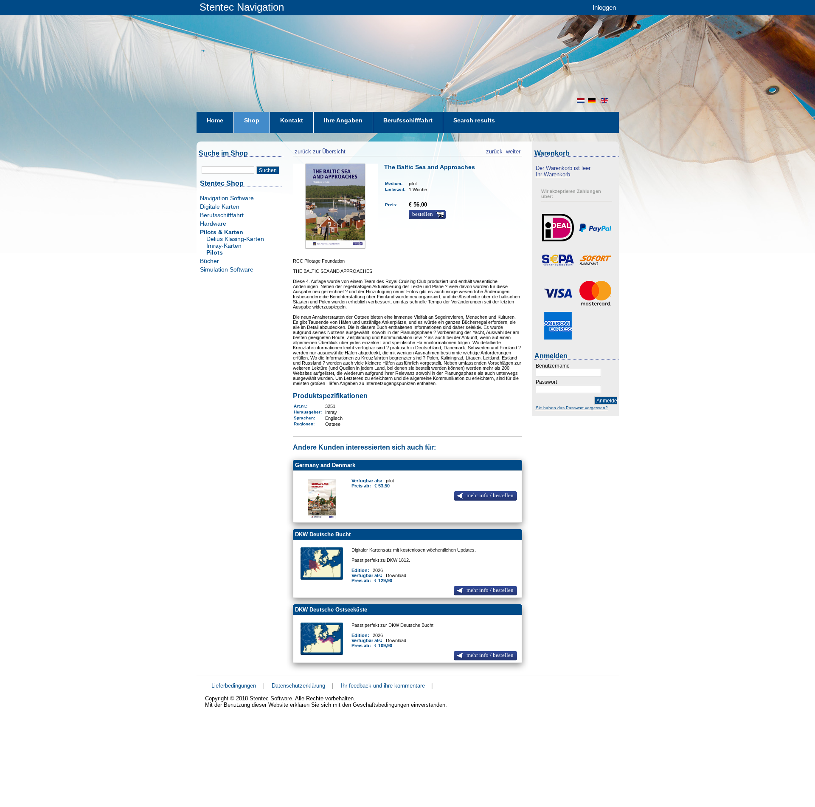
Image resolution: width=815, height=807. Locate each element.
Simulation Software (226, 269)
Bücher (209, 261)
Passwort (546, 382)
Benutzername (553, 366)
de (592, 100)
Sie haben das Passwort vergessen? (572, 407)
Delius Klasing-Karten (235, 238)
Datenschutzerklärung (298, 685)
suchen (268, 170)
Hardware (213, 223)
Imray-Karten (224, 245)
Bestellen (422, 214)
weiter (513, 150)
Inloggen (604, 7)
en (605, 100)
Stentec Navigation (242, 7)
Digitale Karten (219, 206)
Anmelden (606, 401)
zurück (494, 150)
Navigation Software (227, 198)
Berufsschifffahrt (222, 215)
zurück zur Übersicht (319, 150)
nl (580, 100)
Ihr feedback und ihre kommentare (383, 685)
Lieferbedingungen (233, 685)
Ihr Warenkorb (553, 174)
